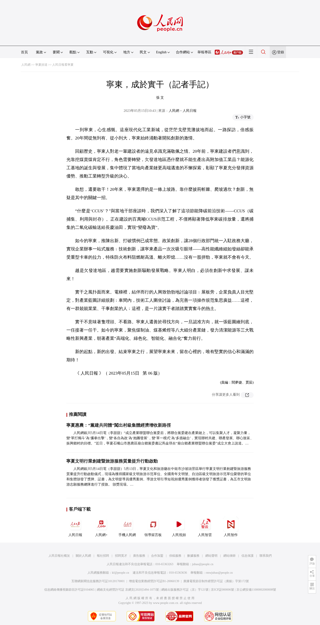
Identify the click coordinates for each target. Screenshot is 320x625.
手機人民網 (127, 535)
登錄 (280, 52)
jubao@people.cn (202, 564)
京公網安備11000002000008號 (256, 589)
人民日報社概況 (59, 555)
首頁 (24, 52)
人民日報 (75, 535)
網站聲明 (211, 555)
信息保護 (247, 555)
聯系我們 (265, 555)
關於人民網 (83, 555)
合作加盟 (157, 555)
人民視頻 (179, 535)
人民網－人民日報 (183, 110)
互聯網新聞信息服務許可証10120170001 (98, 581)
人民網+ (101, 535)
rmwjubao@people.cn (219, 572)
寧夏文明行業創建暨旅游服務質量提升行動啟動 (112, 461)
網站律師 (229, 555)
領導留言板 (153, 535)
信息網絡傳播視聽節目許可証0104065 (69, 589)
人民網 (25, 64)
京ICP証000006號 (222, 589)
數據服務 (193, 555)
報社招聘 (103, 555)
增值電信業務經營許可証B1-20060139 (154, 581)
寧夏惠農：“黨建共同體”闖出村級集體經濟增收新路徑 (118, 425)
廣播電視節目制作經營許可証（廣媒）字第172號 (216, 581)
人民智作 (231, 535)
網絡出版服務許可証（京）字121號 (185, 589)
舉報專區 (204, 52)
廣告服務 (139, 555)
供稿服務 (175, 555)
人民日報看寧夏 (63, 64)
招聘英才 (121, 555)
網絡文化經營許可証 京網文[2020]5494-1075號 (128, 589)
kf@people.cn (120, 572)
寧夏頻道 (41, 64)
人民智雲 (205, 535)
